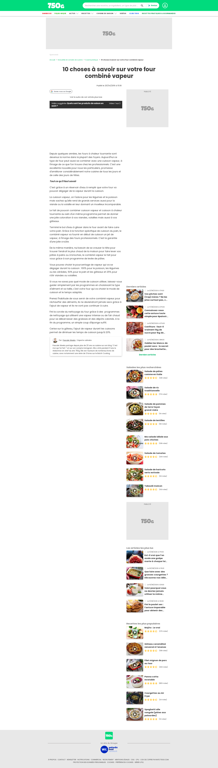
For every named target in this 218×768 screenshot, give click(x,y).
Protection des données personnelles (89, 762)
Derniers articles (147, 354)
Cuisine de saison (105, 13)
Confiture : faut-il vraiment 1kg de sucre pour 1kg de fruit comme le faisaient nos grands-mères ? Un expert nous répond (155, 329)
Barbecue (46, 13)
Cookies (110, 762)
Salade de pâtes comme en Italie (153, 373)
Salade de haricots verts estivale (155, 471)
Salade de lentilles (154, 420)
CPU (137, 760)
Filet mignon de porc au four (155, 662)
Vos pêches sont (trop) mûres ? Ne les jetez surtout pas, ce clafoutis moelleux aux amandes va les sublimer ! (155, 297)
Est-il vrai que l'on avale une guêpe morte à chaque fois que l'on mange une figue (155, 558)
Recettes (85, 13)
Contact (62, 760)
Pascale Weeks (69, 340)
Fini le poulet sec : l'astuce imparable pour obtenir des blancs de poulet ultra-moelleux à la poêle (155, 607)
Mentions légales (122, 760)
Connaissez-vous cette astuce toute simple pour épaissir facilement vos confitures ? (155, 313)
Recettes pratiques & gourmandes (159, 13)
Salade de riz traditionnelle (152, 389)
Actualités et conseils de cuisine (70, 60)
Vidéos (123, 13)
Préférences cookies (124, 762)
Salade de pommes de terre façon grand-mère (155, 407)
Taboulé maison (153, 485)
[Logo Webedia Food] (109, 749)
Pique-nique (60, 13)
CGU (132, 760)
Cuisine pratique (91, 60)
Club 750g (134, 13)
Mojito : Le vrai (152, 627)
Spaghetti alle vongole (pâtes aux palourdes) (155, 712)
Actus (72, 13)
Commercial (96, 760)
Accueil (52, 60)
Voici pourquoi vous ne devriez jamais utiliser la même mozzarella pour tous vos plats (156, 591)
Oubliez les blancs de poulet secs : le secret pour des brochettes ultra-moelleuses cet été (156, 346)
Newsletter (71, 760)
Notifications (83, 760)
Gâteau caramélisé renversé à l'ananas (155, 645)
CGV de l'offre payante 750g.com (154, 760)
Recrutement (108, 760)
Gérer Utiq (139, 762)
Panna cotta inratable (151, 678)
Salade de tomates (155, 453)
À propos (52, 760)
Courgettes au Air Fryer (154, 695)
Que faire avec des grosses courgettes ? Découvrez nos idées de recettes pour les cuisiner (156, 574)
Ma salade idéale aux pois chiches (156, 438)
